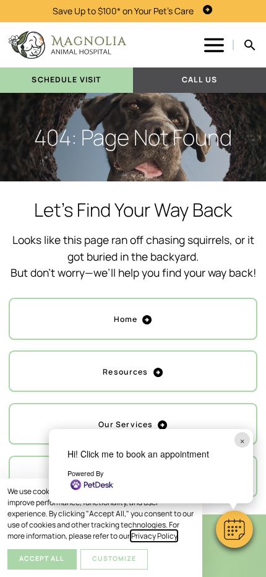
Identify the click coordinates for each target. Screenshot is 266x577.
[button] (234, 529)
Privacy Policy (154, 536)
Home (126, 319)
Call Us (199, 79)
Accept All (41, 558)
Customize (114, 558)
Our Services (125, 424)
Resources (125, 372)
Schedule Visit (66, 79)
